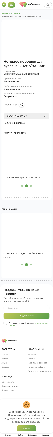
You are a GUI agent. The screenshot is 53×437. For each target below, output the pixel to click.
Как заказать (7, 382)
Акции (4, 363)
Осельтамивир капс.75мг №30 (23, 177)
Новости (32, 355)
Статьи (31, 359)
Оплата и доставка (10, 386)
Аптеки (4, 359)
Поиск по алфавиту (37, 367)
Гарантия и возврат (37, 363)
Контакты (6, 355)
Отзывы (5, 367)
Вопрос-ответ (8, 390)
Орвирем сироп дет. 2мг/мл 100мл (23, 253)
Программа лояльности (40, 371)
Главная (4, 13)
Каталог (14, 13)
